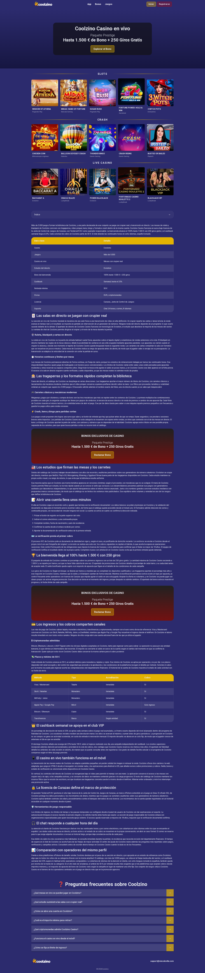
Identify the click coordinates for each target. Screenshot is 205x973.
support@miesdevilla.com (162, 961)
